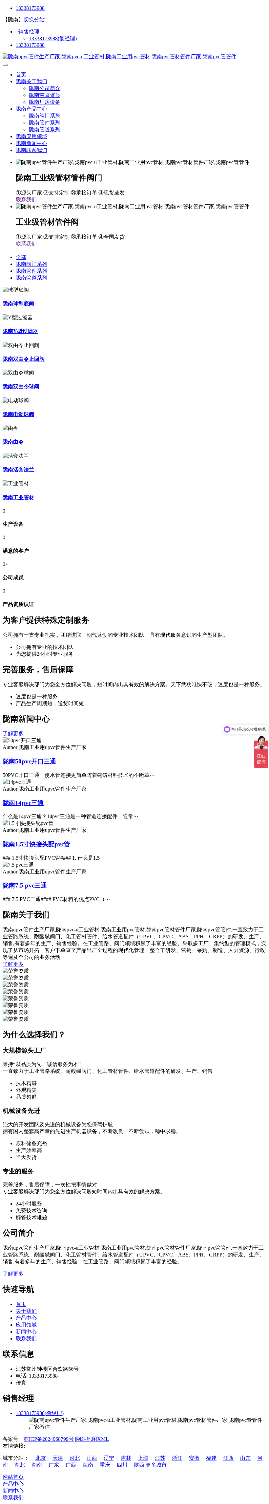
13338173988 (30, 8)
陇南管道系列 (44, 129)
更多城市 (156, 1465)
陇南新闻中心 (31, 143)
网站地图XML (92, 1439)
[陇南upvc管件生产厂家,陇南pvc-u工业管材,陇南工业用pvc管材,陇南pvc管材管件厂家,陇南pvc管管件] (119, 56)
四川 (122, 1465)
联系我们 (26, 199)
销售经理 (28, 31)
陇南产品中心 (31, 109)
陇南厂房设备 (44, 102)
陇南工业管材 (18, 497)
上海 (143, 1458)
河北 (75, 1458)
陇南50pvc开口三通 (29, 761)
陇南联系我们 (31, 150)
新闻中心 (26, 1331)
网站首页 (13, 1477)
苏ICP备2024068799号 (49, 1439)
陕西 (139, 1465)
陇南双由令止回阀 (24, 359)
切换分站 (34, 19)
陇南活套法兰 (18, 469)
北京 (40, 1458)
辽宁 (109, 1458)
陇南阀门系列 (44, 116)
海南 (88, 1465)
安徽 (194, 1458)
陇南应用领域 (31, 136)
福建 (211, 1458)
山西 (92, 1458)
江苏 (160, 1458)
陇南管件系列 (44, 122)
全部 (21, 257)
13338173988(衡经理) (53, 38)
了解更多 (13, 733)
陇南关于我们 (31, 81)
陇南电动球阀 (18, 414)
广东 (54, 1465)
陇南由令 (13, 442)
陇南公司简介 (44, 88)
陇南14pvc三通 (23, 802)
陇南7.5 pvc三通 (25, 885)
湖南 (36, 1465)
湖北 (19, 1465)
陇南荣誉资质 (44, 95)
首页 (21, 74)
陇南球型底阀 (18, 303)
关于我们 (26, 1311)
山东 (245, 1458)
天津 (57, 1458)
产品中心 (26, 1318)
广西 (71, 1465)
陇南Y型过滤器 (20, 331)
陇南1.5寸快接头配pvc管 (36, 844)
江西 (228, 1458)
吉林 (126, 1458)
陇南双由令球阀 (21, 386)
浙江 (177, 1458)
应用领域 (26, 1325)
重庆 (105, 1465)
